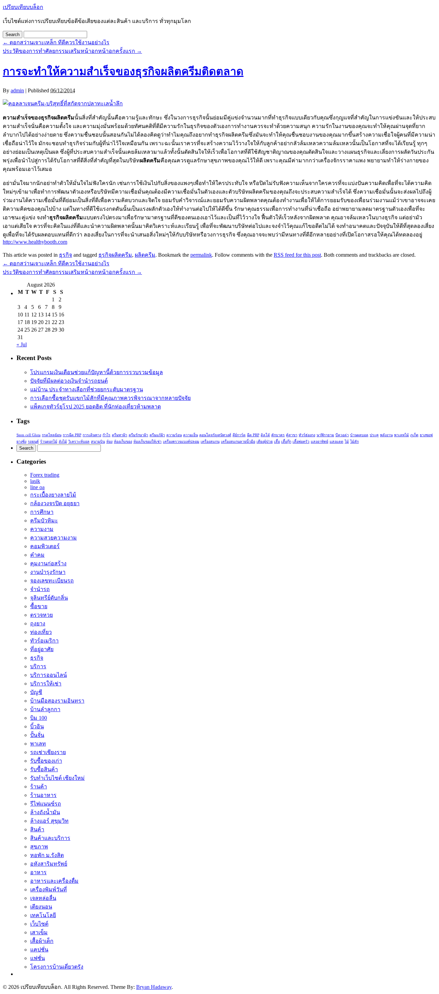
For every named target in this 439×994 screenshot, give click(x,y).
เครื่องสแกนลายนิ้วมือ (238, 441)
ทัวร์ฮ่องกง (307, 435)
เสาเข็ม (39, 932)
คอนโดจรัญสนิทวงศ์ (215, 435)
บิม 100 (38, 718)
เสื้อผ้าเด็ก (42, 941)
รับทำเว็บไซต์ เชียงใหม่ (57, 778)
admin (17, 90)
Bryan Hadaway (153, 987)
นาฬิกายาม (325, 435)
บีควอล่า (342, 435)
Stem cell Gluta (28, 435)
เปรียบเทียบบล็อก (23, 7)
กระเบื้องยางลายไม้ (53, 495)
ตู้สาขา (291, 435)
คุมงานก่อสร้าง (48, 563)
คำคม (37, 555)
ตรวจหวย (41, 615)
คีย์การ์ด (239, 435)
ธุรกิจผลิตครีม (115, 255)
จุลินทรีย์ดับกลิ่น (49, 598)
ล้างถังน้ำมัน (45, 812)
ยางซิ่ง (21, 441)
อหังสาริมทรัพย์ (48, 864)
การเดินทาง (92, 435)
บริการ (38, 666)
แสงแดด (336, 441)
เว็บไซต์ (39, 924)
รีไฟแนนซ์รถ (45, 804)
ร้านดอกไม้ (48, 441)
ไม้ (347, 441)
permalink (201, 255)
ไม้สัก (354, 441)
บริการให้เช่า (45, 683)
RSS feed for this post (297, 255)
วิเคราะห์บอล (79, 441)
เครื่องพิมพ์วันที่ (48, 889)
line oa (37, 487)
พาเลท (38, 744)
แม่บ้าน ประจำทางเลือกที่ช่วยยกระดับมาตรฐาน (86, 389)
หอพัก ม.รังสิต (47, 855)
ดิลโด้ (265, 435)
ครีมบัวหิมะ (44, 520)
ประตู (374, 435)
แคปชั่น (39, 949)
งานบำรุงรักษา (48, 572)
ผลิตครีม (145, 255)
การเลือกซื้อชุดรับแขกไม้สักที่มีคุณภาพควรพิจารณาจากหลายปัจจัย (110, 398)
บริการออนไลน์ (48, 675)
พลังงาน (386, 435)
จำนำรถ (40, 589)
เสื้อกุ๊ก (286, 441)
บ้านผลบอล (359, 435)
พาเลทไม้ (401, 435)
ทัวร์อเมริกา (44, 641)
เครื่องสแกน (210, 441)
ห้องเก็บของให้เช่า (147, 441)
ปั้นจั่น (37, 735)
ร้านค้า (38, 786)
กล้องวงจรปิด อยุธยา (55, 503)
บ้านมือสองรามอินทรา (57, 701)
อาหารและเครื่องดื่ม (54, 881)
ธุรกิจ (65, 255)
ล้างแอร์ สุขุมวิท (49, 821)
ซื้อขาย (38, 606)
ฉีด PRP (253, 435)
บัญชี (36, 692)
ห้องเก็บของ (123, 441)
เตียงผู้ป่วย (265, 441)
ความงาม (42, 529)
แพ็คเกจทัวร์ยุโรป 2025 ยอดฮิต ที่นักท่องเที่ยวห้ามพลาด (95, 406)
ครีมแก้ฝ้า (157, 435)
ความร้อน (174, 435)
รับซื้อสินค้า (44, 769)
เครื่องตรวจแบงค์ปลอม (181, 441)
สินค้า (37, 829)
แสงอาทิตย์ (319, 441)
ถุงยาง (37, 623)
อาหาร (38, 872)
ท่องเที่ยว (41, 632)
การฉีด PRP (72, 435)
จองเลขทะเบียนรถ (52, 580)
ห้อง (109, 441)
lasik (35, 481)
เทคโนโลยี (43, 915)
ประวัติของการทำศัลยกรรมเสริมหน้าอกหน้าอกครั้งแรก (72, 51)
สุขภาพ (39, 846)
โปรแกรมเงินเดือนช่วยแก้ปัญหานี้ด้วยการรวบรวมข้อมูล (96, 372)
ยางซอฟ (426, 435)
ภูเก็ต (414, 435)
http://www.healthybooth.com (35, 242)
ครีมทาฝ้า (119, 435)
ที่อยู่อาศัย (42, 649)
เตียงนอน (41, 907)
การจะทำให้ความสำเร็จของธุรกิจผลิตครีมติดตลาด (123, 71)
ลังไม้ (63, 441)
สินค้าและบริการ (50, 838)
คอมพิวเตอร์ (45, 546)
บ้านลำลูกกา (45, 709)
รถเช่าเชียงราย (48, 752)
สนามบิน (98, 441)
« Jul (21, 344)
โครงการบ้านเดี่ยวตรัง (56, 967)
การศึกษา (42, 512)
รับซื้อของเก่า (46, 761)
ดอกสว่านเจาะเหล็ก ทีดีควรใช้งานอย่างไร (56, 42)
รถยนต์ (33, 441)
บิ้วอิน (37, 726)
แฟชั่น (37, 958)
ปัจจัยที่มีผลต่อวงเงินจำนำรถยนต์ (69, 381)
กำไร (106, 435)
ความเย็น (190, 435)
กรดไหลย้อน (51, 435)
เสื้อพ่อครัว (301, 441)
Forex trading (44, 475)
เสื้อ (277, 441)
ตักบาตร (278, 435)
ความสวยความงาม (53, 538)
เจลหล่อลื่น (43, 898)
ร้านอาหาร (43, 795)
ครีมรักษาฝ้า (138, 435)
